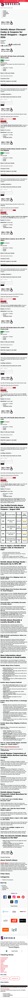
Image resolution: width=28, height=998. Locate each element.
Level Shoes (4, 959)
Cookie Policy (6, 996)
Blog (4, 16)
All (11, 44)
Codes (14, 44)
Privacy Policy (6, 993)
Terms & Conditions (8, 995)
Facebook (3, 78)
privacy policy (5, 988)
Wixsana (3, 960)
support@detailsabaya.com (11, 746)
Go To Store (3, 121)
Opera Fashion (4, 966)
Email (4, 70)
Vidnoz (2, 970)
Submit (2, 105)
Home (4, 10)
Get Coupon (22, 0)
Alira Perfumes (4, 965)
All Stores (5, 12)
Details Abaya (4, 863)
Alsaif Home (4, 972)
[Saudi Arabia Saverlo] (10, 6)
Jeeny (2, 964)
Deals (4, 14)
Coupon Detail (4, 122)
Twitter (7, 78)
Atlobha (2, 961)
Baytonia (3, 968)
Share (4, 69)
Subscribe (3, 986)
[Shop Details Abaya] (7, 26)
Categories (6, 13)
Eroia (2, 962)
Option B (3, 969)
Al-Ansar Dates (4, 957)
